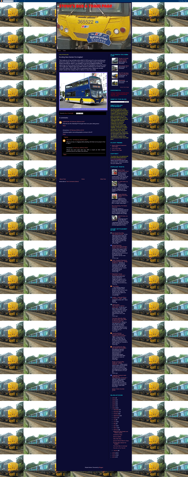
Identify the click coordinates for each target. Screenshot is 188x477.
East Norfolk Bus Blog (118, 233)
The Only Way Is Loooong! (120, 446)
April (114, 425)
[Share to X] (79, 113)
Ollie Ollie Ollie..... (117, 438)
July (114, 419)
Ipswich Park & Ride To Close (121, 440)
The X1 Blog (115, 286)
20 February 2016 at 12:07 (77, 121)
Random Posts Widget (124, 87)
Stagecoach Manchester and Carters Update (120, 432)
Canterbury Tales (117, 434)
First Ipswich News (124, 66)
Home (59, 50)
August (115, 417)
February (115, 429)
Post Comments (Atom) (72, 181)
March (115, 427)
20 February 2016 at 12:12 (76, 130)
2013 (113, 457)
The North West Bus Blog (119, 318)
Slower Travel (115, 304)
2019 (113, 402)
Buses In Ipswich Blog (118, 361)
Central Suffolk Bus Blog (118, 347)
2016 (113, 408)
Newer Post (62, 179)
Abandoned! (122, 80)
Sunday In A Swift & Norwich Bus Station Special (123, 60)
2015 (113, 453)
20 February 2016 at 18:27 (80, 140)
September (116, 415)
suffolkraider (66, 121)
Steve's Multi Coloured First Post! (123, 170)
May (114, 423)
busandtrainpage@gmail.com (118, 159)
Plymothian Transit (117, 274)
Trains (64, 50)
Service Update (117, 436)
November (116, 411)
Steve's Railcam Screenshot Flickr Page (119, 146)
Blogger (101, 467)
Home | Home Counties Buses (118, 389)
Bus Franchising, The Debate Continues (119, 206)
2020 (113, 400)
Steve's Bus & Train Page (85, 7)
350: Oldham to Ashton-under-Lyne (118, 306)
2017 (113, 406)
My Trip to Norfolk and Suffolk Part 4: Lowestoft (119, 335)
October (115, 413)
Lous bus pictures (116, 333)
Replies (66, 137)
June (114, 421)
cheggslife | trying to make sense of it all (119, 376)
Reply (64, 125)
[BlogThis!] (78, 113)
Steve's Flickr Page (117, 150)
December (116, 409)
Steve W (68, 140)
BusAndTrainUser (116, 245)
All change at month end (118, 275)
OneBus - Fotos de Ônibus (119, 297)
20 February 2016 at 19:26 (80, 147)
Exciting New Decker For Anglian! (119, 443)
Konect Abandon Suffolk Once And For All (122, 195)
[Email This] (77, 113)
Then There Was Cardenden (119, 377)
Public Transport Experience (119, 260)
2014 (113, 455)
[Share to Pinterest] (82, 113)
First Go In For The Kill (119, 448)
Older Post (103, 179)
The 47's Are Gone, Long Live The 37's (124, 73)
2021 (113, 398)
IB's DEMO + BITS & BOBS (119, 348)
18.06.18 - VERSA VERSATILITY (117, 363)
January (115, 450)
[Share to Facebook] (81, 113)
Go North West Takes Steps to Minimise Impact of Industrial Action (119, 321)
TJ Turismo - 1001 (117, 298)
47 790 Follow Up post (123, 182)
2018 (113, 404)
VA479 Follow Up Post (122, 216)
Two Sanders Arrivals (117, 234)
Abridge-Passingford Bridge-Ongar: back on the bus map (119, 247)
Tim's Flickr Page (116, 148)
